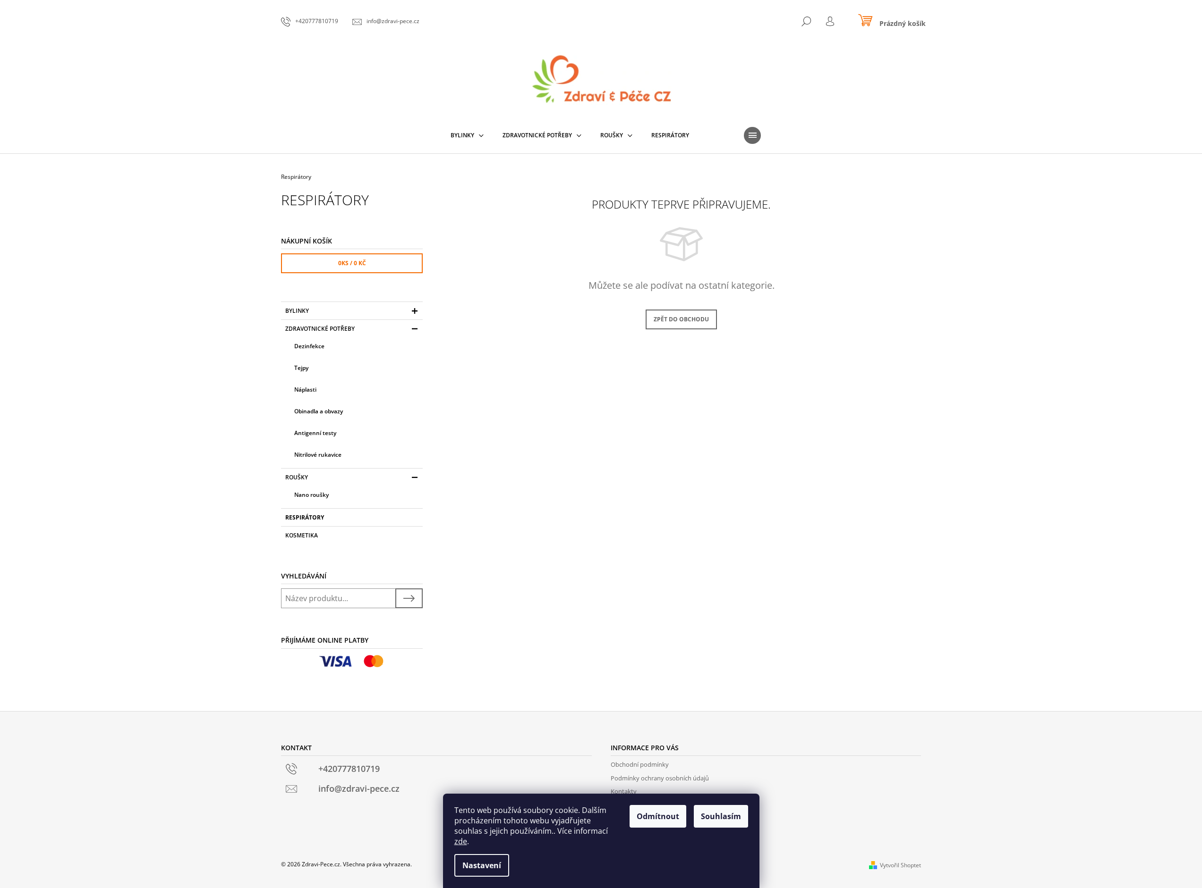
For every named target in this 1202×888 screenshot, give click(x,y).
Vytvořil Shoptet (900, 865)
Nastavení (481, 865)
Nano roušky (311, 495)
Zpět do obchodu (681, 319)
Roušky (296, 477)
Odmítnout (658, 816)
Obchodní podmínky (640, 764)
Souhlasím (721, 816)
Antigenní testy (315, 433)
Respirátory (304, 517)
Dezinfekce (309, 346)
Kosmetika (301, 535)
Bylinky (297, 311)
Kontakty (624, 791)
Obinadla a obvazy (318, 411)
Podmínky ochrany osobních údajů (660, 778)
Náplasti (305, 389)
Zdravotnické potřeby (320, 329)
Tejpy (301, 368)
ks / (352, 263)
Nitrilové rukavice (317, 455)
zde (460, 841)
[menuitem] (467, 135)
